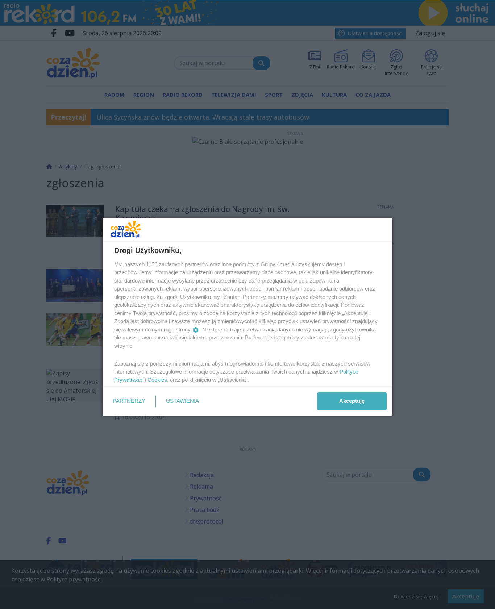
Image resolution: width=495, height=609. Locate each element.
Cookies (157, 380)
